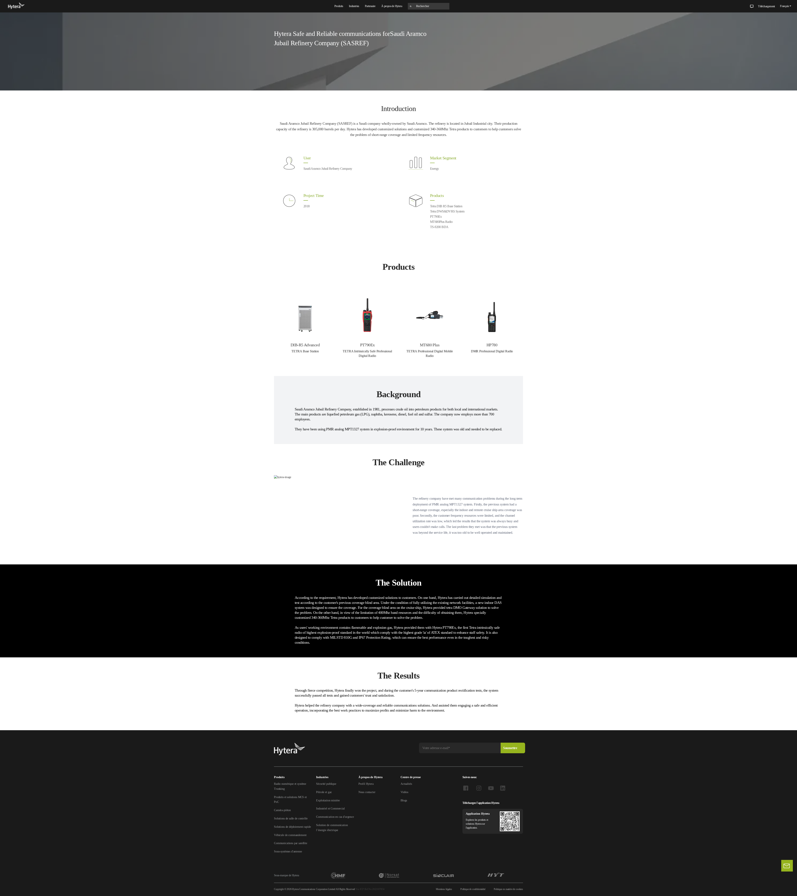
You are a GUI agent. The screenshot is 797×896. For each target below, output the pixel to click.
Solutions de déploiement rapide (292, 826)
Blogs (404, 800)
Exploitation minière (328, 800)
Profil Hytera (366, 783)
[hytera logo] (16, 6)
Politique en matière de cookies (508, 889)
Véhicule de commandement (290, 835)
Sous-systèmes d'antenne (288, 851)
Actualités (406, 783)
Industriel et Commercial (330, 808)
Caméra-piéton (282, 810)
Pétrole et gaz (324, 792)
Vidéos (404, 792)
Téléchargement (766, 6)
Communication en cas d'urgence (335, 816)
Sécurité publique (326, 783)
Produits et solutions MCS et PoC (290, 800)
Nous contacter (366, 792)
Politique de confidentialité (472, 889)
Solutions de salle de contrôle (291, 818)
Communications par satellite (290, 843)
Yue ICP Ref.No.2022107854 (370, 889)
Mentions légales (444, 889)
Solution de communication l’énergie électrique (332, 828)
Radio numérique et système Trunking (290, 786)
